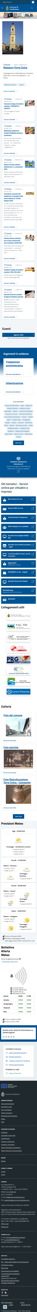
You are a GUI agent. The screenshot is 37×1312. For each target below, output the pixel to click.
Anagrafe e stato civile (8, 1135)
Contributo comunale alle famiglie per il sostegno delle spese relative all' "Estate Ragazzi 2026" (13, 197)
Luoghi (3, 1171)
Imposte (7, 422)
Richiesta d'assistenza (8, 1283)
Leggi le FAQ (5, 1276)
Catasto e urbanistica (7, 1141)
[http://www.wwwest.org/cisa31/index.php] (18, 638)
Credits (11, 1305)
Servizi (22, 1302)
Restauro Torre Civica (15, 67)
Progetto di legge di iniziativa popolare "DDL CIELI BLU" (13, 271)
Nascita (12, 425)
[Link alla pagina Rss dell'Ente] (6, 1292)
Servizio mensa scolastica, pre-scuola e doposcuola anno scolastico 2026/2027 (13, 240)
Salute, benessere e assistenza (10, 1147)
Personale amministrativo (9, 1116)
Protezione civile (24, 428)
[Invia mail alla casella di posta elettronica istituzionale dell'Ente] (15, 1197)
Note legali (4, 1268)
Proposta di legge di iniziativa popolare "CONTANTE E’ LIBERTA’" (13, 106)
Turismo (18, 436)
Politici (3, 1119)
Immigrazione (26, 419)
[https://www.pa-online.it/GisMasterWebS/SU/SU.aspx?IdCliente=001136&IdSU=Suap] (18, 616)
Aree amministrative (7, 1104)
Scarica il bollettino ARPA (13, 1019)
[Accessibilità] (5, 1306)
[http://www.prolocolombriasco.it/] (18, 649)
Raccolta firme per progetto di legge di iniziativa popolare (13, 295)
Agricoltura (29, 405)
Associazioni (8, 411)
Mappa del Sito (25, 1305)
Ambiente (4, 1132)
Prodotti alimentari (13, 428)
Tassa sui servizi (18, 434)
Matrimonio (28, 422)
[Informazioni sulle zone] (10, 961)
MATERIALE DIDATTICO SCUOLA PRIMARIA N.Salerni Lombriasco (13, 133)
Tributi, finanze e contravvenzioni (11, 1151)
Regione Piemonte (7, 2)
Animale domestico (12, 408)
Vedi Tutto (18, 816)
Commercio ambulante (25, 414)
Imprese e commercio (8, 1144)
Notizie (3, 1161)
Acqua (22, 405)
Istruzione (21, 422)
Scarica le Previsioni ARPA (13, 936)
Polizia (31, 425)
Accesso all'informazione (12, 405)
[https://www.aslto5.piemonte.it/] (18, 627)
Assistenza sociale (25, 408)
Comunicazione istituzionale (12, 417)
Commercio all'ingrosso (25, 411)
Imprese (14, 422)
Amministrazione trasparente (10, 1274)
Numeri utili (4, 1227)
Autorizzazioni (5, 1138)
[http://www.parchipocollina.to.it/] (18, 682)
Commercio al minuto (11, 414)
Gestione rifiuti (16, 419)
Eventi (3, 1174)
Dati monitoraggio (6, 1302)
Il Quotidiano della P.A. (8, 1259)
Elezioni (30, 417)
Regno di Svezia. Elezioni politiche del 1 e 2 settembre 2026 (13, 166)
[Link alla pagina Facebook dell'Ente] (2, 1292)
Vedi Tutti (18, 443)
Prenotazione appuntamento (10, 1280)
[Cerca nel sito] (31, 8)
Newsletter (4, 1295)
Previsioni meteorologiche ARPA (15, 938)
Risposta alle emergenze (22, 431)
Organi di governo (6, 1113)
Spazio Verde (8, 434)
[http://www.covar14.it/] (18, 671)
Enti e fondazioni (6, 1110)
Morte (6, 425)
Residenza (11, 431)
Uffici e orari (5, 1224)
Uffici (2, 1122)
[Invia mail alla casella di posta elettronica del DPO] (15, 1237)
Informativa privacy (7, 1265)
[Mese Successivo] (33, 334)
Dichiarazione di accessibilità (10, 1271)
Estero (9, 419)
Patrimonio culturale (21, 425)
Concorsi (24, 417)
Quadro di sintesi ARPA (12, 1021)
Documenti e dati (6, 1107)
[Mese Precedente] (3, 334)
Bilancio (15, 411)
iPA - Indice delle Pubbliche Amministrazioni (15, 1262)
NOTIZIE (8, 65)
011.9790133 (11, 1192)
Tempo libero (28, 434)
